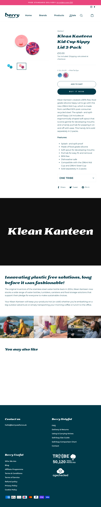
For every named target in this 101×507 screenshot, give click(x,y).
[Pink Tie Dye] (10, 390)
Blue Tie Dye (59, 75)
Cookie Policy (11, 490)
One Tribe (66, 178)
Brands (43, 15)
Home (28, 15)
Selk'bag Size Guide (61, 438)
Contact (55, 446)
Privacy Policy (11, 486)
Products (59, 15)
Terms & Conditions (13, 473)
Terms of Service (12, 477)
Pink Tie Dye (65, 75)
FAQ (54, 425)
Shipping (73, 56)
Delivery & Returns (60, 430)
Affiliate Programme (14, 469)
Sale (73, 15)
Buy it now (76, 91)
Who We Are (10, 461)
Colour (68, 70)
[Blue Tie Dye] (6, 390)
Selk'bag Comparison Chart (64, 442)
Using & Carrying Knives (62, 434)
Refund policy (11, 482)
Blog (7, 465)
